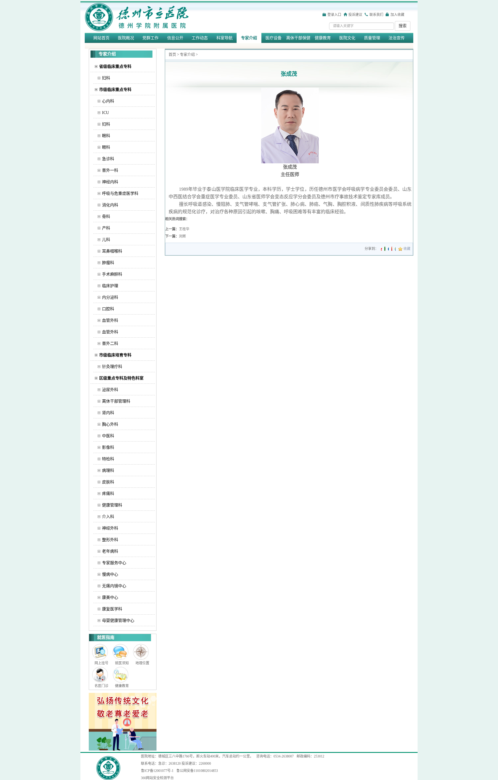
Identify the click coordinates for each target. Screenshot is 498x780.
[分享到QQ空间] (395, 249)
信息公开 (175, 38)
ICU (105, 113)
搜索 (403, 26)
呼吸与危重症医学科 (120, 193)
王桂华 (184, 229)
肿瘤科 (108, 263)
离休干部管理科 (116, 401)
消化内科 (110, 205)
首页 (172, 54)
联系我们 (376, 15)
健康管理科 (112, 505)
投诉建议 (355, 15)
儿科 (106, 239)
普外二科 (110, 343)
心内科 (108, 101)
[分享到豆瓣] (384, 249)
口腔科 (108, 309)
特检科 (108, 459)
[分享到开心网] (391, 249)
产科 (106, 228)
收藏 (406, 249)
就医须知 (122, 663)
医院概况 (126, 38)
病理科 (108, 470)
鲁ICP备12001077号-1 (157, 771)
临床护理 (110, 286)
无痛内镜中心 (114, 586)
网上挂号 (101, 663)
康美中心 (110, 597)
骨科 (106, 216)
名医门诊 (101, 686)
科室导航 (224, 38)
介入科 (108, 517)
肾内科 (108, 413)
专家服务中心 (114, 563)
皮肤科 (108, 482)
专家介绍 (249, 38)
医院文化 (347, 38)
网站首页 (101, 38)
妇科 (106, 78)
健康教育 (323, 38)
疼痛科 (108, 493)
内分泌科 (110, 297)
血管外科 (110, 320)
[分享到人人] (388, 249)
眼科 (106, 136)
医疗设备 (273, 38)
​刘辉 (182, 236)
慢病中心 (110, 574)
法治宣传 (396, 38)
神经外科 (110, 528)
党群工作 (150, 38)
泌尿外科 (110, 390)
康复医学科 (112, 609)
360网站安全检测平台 (157, 778)
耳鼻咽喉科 (112, 251)
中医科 (108, 436)
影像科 (108, 447)
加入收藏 (397, 15)
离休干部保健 (298, 38)
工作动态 (200, 38)
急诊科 (108, 159)
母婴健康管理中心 (118, 620)
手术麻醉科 (112, 274)
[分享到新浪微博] (381, 249)
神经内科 (110, 182)
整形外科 (110, 540)
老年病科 (110, 551)
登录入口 (334, 15)
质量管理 (372, 38)
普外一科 (110, 170)
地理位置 (142, 663)
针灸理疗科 (112, 366)
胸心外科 (110, 424)
